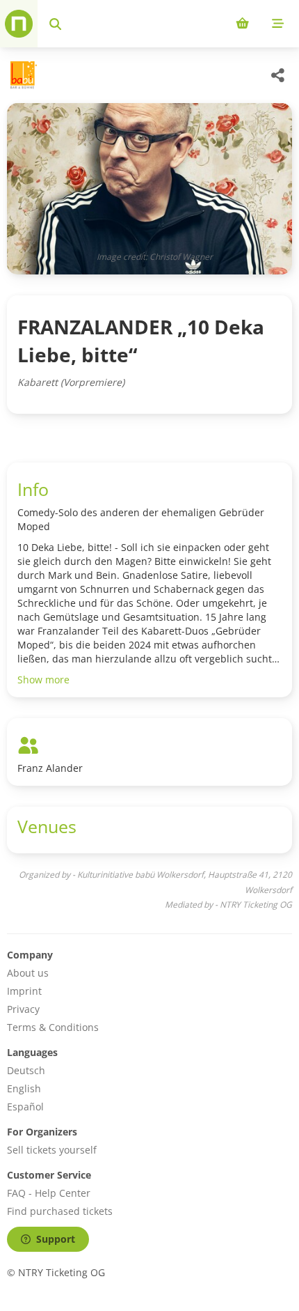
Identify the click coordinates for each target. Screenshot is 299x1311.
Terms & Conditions (53, 1027)
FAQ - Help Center (48, 1193)
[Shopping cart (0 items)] (242, 23)
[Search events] (55, 23)
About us (28, 972)
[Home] (19, 23)
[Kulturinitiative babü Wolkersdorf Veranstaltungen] (22, 75)
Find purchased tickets (60, 1211)
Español (25, 1106)
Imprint (24, 991)
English (24, 1088)
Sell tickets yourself (52, 1149)
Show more (43, 679)
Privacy (23, 1009)
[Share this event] (278, 75)
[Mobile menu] (278, 23)
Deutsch (26, 1070)
